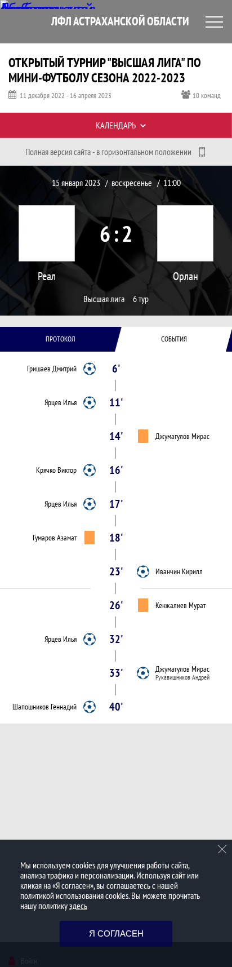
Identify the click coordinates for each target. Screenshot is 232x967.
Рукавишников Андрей (182, 677)
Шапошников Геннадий (44, 706)
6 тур (141, 299)
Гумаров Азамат (55, 537)
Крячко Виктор (56, 469)
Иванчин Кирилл (179, 571)
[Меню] (214, 22)
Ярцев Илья (60, 402)
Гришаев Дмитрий (52, 368)
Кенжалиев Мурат (180, 605)
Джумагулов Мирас (182, 436)
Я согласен (116, 933)
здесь (78, 905)
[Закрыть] (222, 849)
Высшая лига (103, 299)
